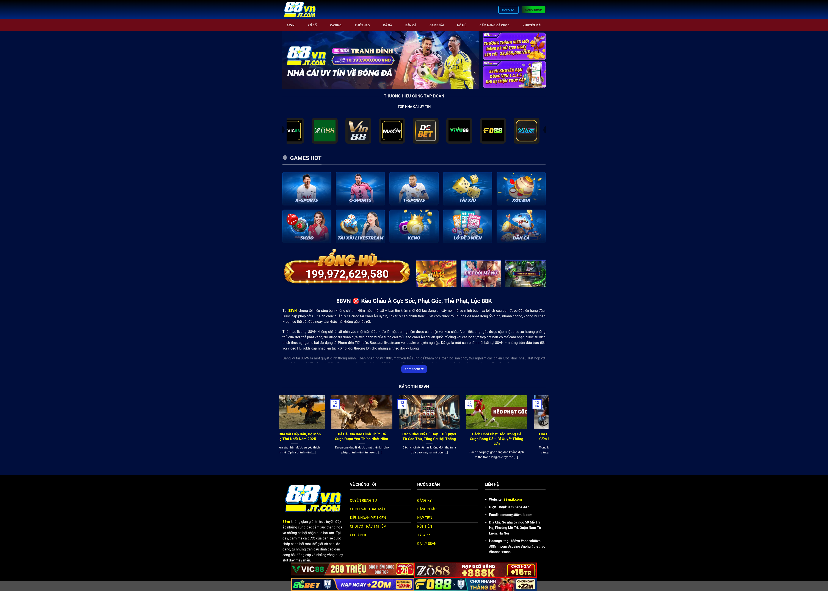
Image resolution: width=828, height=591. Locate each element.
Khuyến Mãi (532, 25)
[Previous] (485, 45)
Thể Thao (362, 25)
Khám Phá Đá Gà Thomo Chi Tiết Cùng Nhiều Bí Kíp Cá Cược (515, 436)
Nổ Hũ (461, 25)
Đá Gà (387, 25)
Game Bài (437, 25)
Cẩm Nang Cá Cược (495, 25)
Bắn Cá (410, 25)
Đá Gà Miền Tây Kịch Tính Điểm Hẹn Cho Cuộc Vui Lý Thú (380, 436)
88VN (291, 25)
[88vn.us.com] (304, 9)
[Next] (543, 45)
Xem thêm (412, 369)
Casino (336, 25)
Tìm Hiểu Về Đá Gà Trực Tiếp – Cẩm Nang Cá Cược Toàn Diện (312, 436)
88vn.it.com (512, 499)
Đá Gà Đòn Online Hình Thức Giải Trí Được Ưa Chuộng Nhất (447, 436)
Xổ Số (312, 25)
